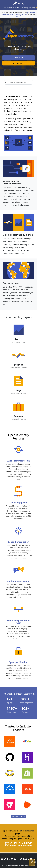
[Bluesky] (5, 859)
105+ (25, 708)
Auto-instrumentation (18, 460)
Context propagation (18, 542)
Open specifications (18, 662)
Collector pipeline (18, 502)
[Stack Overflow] (9, 859)
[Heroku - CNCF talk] (27, 757)
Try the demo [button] (18, 63)
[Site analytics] (2, 862)
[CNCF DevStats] (29, 859)
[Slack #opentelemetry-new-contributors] (24, 859)
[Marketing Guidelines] (32, 862)
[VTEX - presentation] (10, 805)
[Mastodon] (7, 859)
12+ (9, 699)
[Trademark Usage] (34, 859)
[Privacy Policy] (31, 859)
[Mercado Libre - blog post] (10, 773)
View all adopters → (18, 816)
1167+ (12, 708)
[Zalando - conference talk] (27, 805)
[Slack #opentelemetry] (26, 859)
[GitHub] (21, 859)
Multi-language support (19, 581)
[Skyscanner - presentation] (10, 789)
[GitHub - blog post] (10, 757)
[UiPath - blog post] (27, 789)
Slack (17, 16)
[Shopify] (27, 773)
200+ (25, 699)
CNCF (22, 831)
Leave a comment (21, 14)
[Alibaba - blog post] (10, 741)
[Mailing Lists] (2, 859)
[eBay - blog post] (27, 741)
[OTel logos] (12, 859)
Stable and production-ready (18, 621)
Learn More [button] (18, 57)
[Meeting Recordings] (15, 859)
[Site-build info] (35, 862)
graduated (29, 831)
